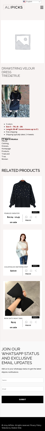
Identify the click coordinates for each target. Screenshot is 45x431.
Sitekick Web (16, 428)
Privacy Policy (35, 425)
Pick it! (28, 220)
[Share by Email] (31, 218)
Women (5, 159)
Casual (4, 141)
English (29, 2)
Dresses (5, 146)
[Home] (14, 7)
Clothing (5, 143)
